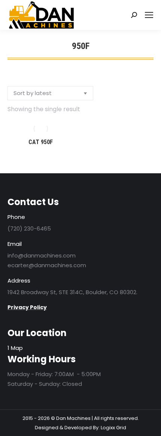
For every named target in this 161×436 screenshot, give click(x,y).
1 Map (15, 348)
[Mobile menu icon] (149, 14)
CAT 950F (40, 142)
